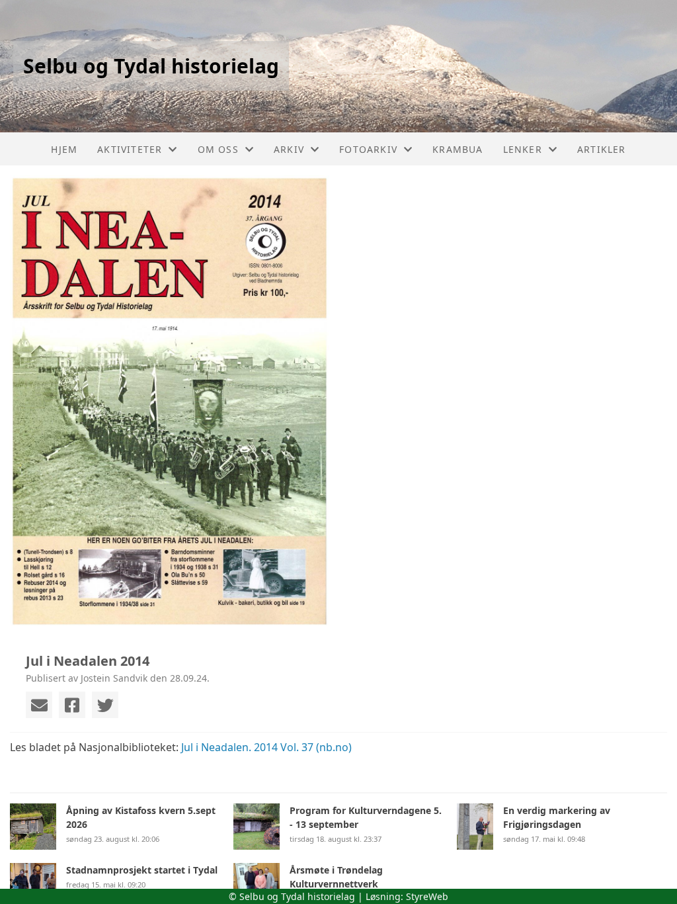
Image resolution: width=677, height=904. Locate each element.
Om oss (218, 149)
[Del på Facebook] (72, 705)
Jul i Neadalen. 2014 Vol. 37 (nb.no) (266, 747)
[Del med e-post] (39, 705)
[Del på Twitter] (105, 705)
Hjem (64, 149)
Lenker (522, 149)
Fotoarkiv (368, 149)
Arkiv (289, 149)
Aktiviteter (129, 149)
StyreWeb (427, 896)
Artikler (601, 149)
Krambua (457, 149)
